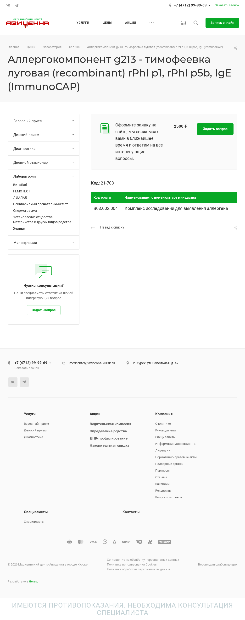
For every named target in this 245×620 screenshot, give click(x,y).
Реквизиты (163, 490)
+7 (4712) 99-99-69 (190, 5)
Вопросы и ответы (168, 497)
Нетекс (33, 581)
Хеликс (19, 228)
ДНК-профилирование (109, 438)
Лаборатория (24, 176)
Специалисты (165, 437)
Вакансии (162, 484)
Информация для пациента (175, 444)
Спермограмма (25, 210)
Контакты (130, 512)
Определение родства (108, 431)
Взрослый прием (27, 121)
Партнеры (162, 470)
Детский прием (26, 135)
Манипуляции (25, 242)
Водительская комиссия (110, 424)
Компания (164, 414)
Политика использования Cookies (132, 564)
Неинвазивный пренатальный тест (40, 204)
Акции (95, 414)
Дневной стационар (30, 162)
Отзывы (161, 477)
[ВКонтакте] (8, 5)
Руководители (165, 430)
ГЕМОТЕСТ (21, 191)
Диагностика (24, 149)
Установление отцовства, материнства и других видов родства (42, 219)
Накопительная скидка (109, 445)
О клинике (163, 423)
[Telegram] (16, 5)
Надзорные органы (169, 464)
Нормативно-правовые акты (176, 457)
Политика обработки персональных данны (138, 569)
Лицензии (162, 450)
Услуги (30, 414)
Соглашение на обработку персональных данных (143, 559)
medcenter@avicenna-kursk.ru (92, 363)
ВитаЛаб (20, 185)
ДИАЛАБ (20, 198)
